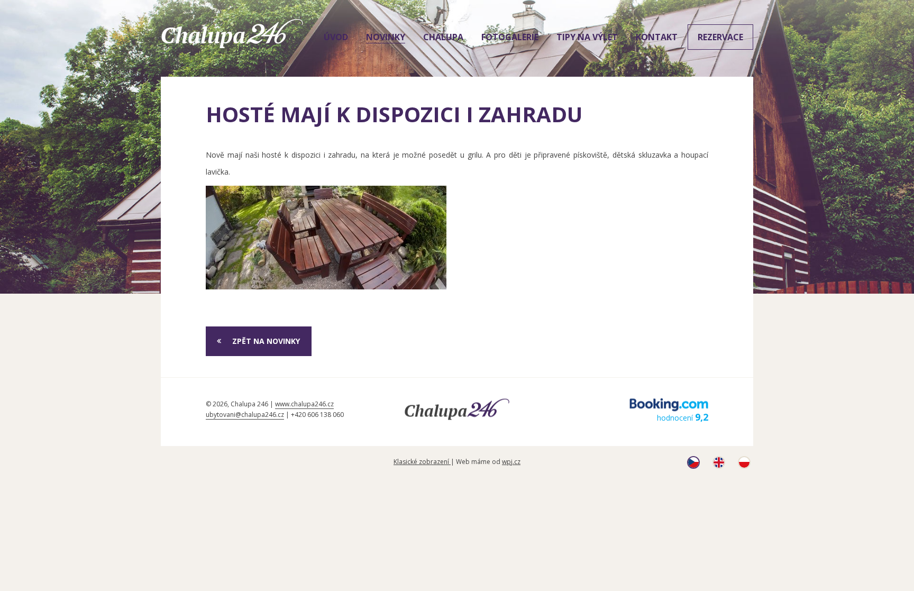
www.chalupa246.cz (304, 403)
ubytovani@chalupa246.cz (245, 414)
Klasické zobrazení (422, 461)
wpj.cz (511, 461)
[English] (718, 466)
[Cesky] (693, 466)
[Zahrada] (326, 237)
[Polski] (744, 466)
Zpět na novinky (266, 341)
